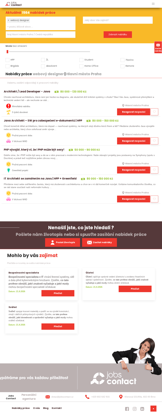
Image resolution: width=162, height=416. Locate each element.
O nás (36, 408)
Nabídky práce (21, 408)
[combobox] (40, 23)
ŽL (47, 59)
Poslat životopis (65, 242)
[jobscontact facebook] (127, 409)
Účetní (90, 272)
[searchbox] (38, 26)
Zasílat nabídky (158, 50)
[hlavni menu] (153, 4)
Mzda (9, 46)
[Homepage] (14, 3)
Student (88, 59)
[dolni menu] (153, 409)
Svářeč (13, 307)
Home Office (91, 65)
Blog (45, 408)
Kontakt (57, 408)
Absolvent (51, 65)
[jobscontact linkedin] (142, 409)
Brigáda (15, 65)
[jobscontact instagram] (134, 409)
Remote (130, 65)
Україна (130, 59)
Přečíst (58, 293)
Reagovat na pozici (133, 111)
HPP (13, 59)
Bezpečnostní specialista (24, 272)
